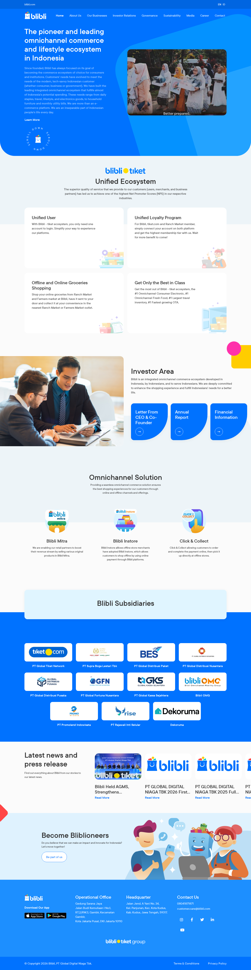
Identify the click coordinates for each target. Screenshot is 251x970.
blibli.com (29, 4)
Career (204, 15)
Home (60, 15)
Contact (220, 15)
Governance (150, 15)
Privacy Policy (217, 963)
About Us (75, 15)
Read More (102, 797)
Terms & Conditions (186, 963)
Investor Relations (124, 15)
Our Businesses (97, 15)
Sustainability (172, 15)
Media (190, 15)
